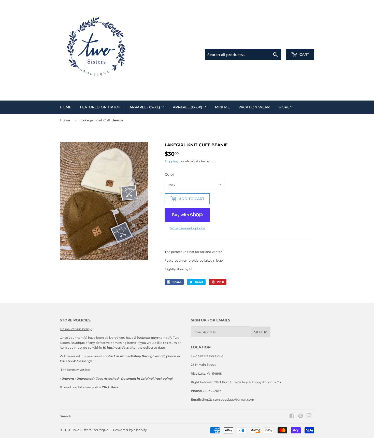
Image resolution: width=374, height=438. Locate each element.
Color (169, 174)
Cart (303, 54)
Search (65, 416)
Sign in (278, 43)
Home (65, 107)
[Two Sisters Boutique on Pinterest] (300, 417)
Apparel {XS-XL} (145, 107)
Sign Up (260, 332)
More (284, 107)
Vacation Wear (254, 107)
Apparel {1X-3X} (188, 107)
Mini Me (222, 107)
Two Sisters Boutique (90, 430)
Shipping (171, 161)
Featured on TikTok (100, 107)
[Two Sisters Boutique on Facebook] (292, 417)
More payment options (187, 228)
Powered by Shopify (130, 430)
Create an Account (302, 43)
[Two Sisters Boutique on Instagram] (309, 417)
